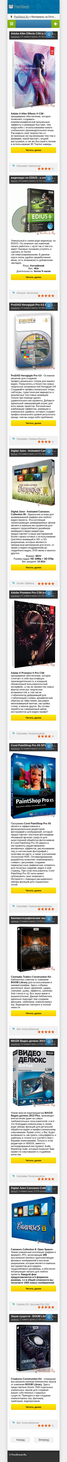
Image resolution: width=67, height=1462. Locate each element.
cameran (15, 921)
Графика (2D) (23, 1304)
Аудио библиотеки (30, 1029)
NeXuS (14, 181)
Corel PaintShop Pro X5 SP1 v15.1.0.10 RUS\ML (33, 745)
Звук (18, 1029)
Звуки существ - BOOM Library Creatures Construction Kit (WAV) (33, 1316)
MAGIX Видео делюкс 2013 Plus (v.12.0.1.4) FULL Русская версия (33, 1041)
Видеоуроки (32, 293)
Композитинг (35, 166)
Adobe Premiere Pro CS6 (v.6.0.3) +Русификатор (33, 592)
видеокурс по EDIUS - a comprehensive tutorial (33, 177)
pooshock (15, 37)
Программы (22, 166)
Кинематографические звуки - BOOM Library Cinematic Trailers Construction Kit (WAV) (33, 918)
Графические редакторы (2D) (42, 906)
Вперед (44, 1439)
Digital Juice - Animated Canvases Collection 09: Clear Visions (33, 450)
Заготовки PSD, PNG (39, 1304)
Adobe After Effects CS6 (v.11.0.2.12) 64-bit (33, 33)
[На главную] (18, 6)
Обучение (21, 293)
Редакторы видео (37, 733)
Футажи (20, 583)
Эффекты (29, 583)
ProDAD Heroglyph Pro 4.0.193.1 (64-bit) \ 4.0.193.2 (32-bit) (33, 304)
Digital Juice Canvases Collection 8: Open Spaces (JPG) (33, 1188)
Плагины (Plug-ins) (37, 439)
